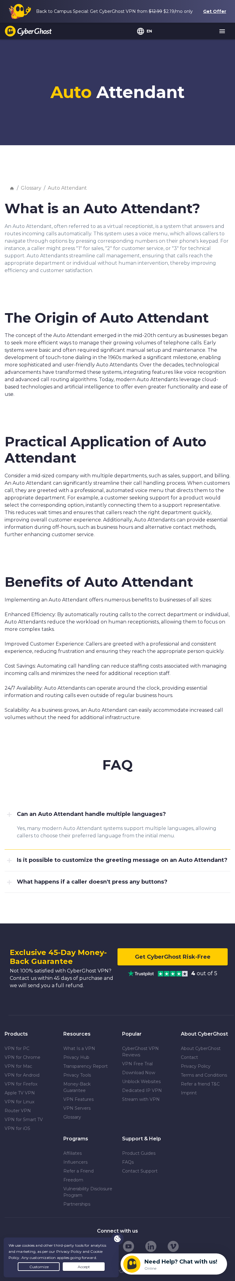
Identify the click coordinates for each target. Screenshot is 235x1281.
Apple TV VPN (20, 1093)
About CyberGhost (201, 1048)
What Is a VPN (79, 1048)
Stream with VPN (141, 1099)
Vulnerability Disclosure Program (87, 1192)
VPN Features (78, 1099)
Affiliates (72, 1153)
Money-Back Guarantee (77, 1087)
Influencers (75, 1162)
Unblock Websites (141, 1081)
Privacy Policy (196, 1066)
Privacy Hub (76, 1057)
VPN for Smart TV (24, 1119)
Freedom (73, 1180)
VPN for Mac (18, 1066)
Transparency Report (85, 1066)
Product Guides (138, 1153)
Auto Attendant (67, 188)
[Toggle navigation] (222, 31)
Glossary (31, 188)
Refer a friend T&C (200, 1084)
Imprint (189, 1093)
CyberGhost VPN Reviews (140, 1052)
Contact (189, 1057)
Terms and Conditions (204, 1075)
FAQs (128, 1162)
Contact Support (140, 1171)
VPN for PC (17, 1048)
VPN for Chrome (22, 1057)
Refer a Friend (78, 1171)
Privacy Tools (77, 1075)
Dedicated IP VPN (142, 1090)
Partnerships (76, 1204)
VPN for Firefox (21, 1084)
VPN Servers (77, 1108)
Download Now (138, 1072)
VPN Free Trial (137, 1064)
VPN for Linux (19, 1102)
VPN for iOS (17, 1128)
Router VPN (18, 1110)
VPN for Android (22, 1075)
